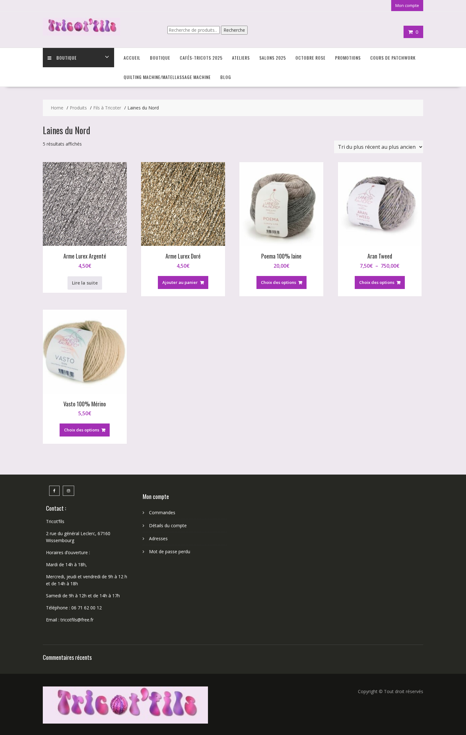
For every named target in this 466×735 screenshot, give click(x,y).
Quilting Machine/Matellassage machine (167, 77)
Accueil (132, 57)
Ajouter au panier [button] (180, 282)
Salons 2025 (272, 57)
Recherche (234, 30)
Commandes (162, 512)
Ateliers (241, 57)
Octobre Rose (310, 57)
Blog (225, 77)
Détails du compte (168, 525)
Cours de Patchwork (393, 57)
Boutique (66, 57)
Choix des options (278, 282)
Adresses (158, 538)
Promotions (348, 57)
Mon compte (407, 5)
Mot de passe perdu (169, 551)
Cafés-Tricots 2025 (201, 57)
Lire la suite (85, 283)
